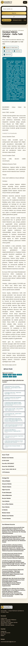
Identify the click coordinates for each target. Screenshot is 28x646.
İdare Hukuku (6, 507)
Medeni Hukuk (6, 512)
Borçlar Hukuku (6, 498)
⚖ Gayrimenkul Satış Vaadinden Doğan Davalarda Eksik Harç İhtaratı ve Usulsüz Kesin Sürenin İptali (13, 403)
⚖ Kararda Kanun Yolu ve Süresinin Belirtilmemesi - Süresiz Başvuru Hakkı (13, 387)
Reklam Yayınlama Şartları (7, 625)
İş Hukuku (5, 510)
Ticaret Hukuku (6, 518)
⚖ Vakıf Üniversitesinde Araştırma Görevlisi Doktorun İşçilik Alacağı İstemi (13, 425)
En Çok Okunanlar (5, 632)
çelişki (14, 374)
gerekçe (5, 374)
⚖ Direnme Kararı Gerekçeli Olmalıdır (13, 446)
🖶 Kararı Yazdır (8, 369)
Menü (25, 2)
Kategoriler (3, 631)
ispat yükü (5, 376)
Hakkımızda (4, 618)
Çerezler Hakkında (5, 621)
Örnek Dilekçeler (6, 492)
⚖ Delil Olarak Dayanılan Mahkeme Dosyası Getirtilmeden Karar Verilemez (13, 441)
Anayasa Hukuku (6, 484)
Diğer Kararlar (6, 489)
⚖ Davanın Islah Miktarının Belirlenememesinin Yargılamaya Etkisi (13, 431)
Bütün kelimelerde (6, 20)
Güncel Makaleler (7, 495)
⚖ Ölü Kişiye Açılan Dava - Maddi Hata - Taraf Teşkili (13, 393)
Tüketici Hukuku (6, 486)
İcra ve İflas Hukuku (7, 504)
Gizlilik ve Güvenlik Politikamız (8, 619)
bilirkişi (14, 376)
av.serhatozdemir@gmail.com (8, 641)
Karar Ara (14, 13)
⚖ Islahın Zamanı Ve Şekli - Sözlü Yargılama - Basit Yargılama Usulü (13, 409)
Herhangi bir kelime (17, 20)
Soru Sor (3, 634)
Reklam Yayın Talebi (6, 623)
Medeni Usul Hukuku (6, 30)
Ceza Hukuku (5, 501)
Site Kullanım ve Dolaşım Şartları (9, 622)
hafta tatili (19, 374)
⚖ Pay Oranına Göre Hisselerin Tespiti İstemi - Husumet (13, 436)
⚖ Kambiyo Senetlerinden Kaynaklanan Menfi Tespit (12, 398)
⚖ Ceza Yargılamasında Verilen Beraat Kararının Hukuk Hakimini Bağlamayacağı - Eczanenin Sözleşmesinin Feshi (13, 420)
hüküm (9, 374)
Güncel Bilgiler (6, 481)
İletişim (2, 635)
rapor (10, 376)
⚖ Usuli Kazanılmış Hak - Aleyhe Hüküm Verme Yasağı (12, 414)
